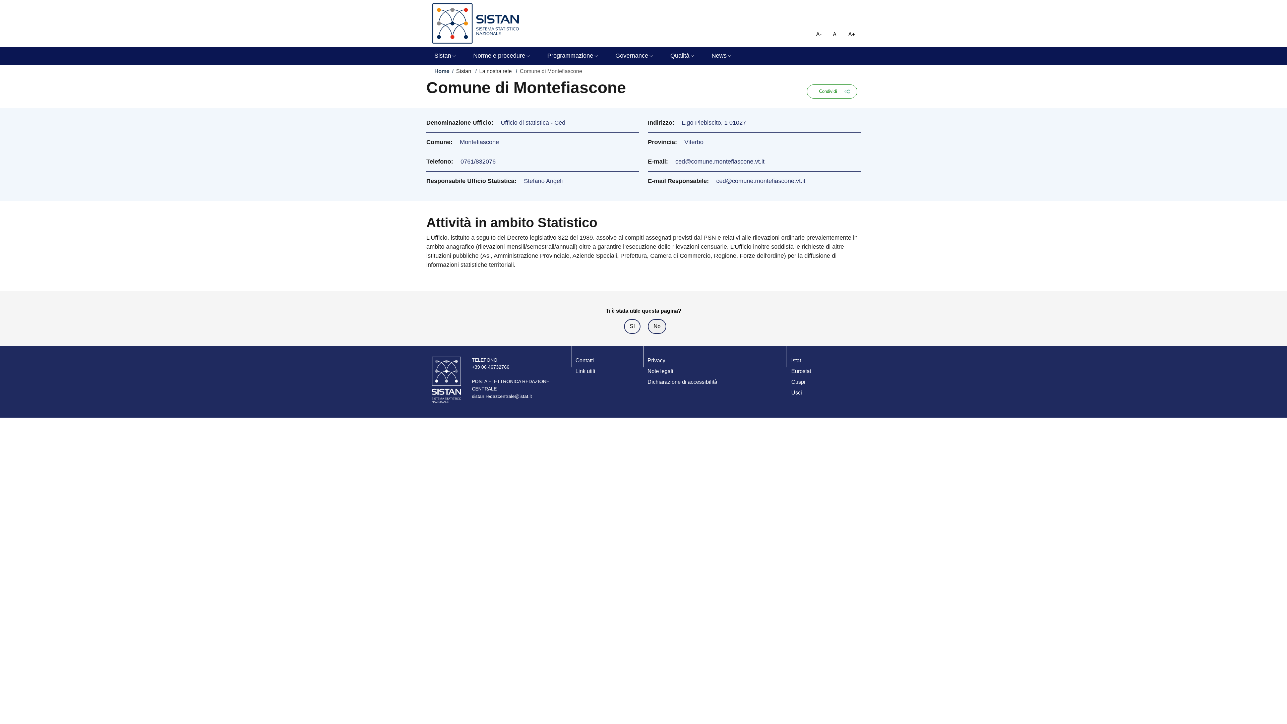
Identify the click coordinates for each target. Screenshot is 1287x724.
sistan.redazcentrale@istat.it (502, 396)
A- (818, 34)
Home (441, 71)
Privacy (656, 360)
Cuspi (798, 382)
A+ (851, 34)
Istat (796, 360)
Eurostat (801, 371)
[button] (445, 56)
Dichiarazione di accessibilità (682, 382)
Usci (796, 393)
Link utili (585, 371)
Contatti (584, 360)
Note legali (660, 371)
